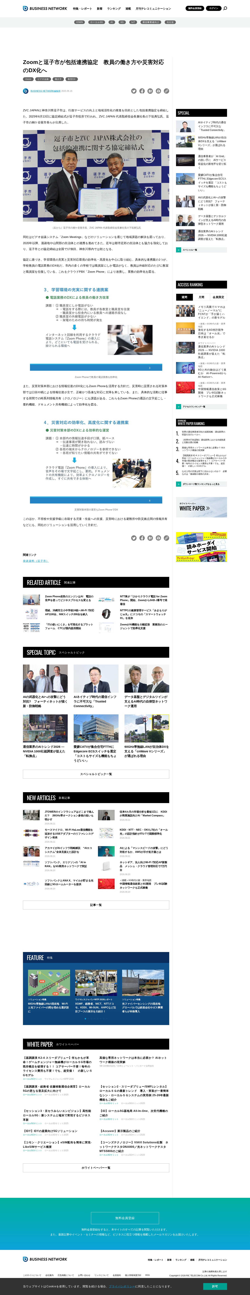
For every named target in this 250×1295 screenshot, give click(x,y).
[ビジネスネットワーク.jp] (45, 8)
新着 (99, 8)
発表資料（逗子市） (36, 560)
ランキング (114, 8)
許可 (215, 1286)
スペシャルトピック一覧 (96, 774)
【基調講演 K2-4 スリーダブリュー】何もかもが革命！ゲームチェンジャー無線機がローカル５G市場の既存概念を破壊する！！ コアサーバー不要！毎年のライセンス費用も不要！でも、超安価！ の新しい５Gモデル (204, 460)
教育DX (72, 79)
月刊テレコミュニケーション (153, 8)
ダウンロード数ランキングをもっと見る (201, 484)
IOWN (79, 22)
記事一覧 (96, 905)
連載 (128, 8)
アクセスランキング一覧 (194, 406)
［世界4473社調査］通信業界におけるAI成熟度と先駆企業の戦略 (203, 441)
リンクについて (101, 1275)
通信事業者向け (151, 22)
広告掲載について (66, 1275)
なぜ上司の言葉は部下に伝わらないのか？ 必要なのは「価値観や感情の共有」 (204, 472)
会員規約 (117, 1275)
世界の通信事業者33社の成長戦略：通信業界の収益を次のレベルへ (203, 433)
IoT (133, 22)
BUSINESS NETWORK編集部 (46, 91)
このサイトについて (32, 1275)
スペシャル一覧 (190, 250)
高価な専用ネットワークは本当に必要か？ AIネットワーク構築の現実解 (203, 449)
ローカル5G (96, 22)
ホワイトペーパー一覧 (96, 1167)
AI (112, 22)
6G (122, 22)
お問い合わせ (84, 1275)
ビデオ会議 (43, 79)
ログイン (213, 8)
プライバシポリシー (122, 1286)
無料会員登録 (195, 8)
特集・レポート (82, 8)
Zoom (28, 79)
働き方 (58, 79)
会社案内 (49, 1275)
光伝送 (170, 22)
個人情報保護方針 (133, 1275)
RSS (147, 1275)
